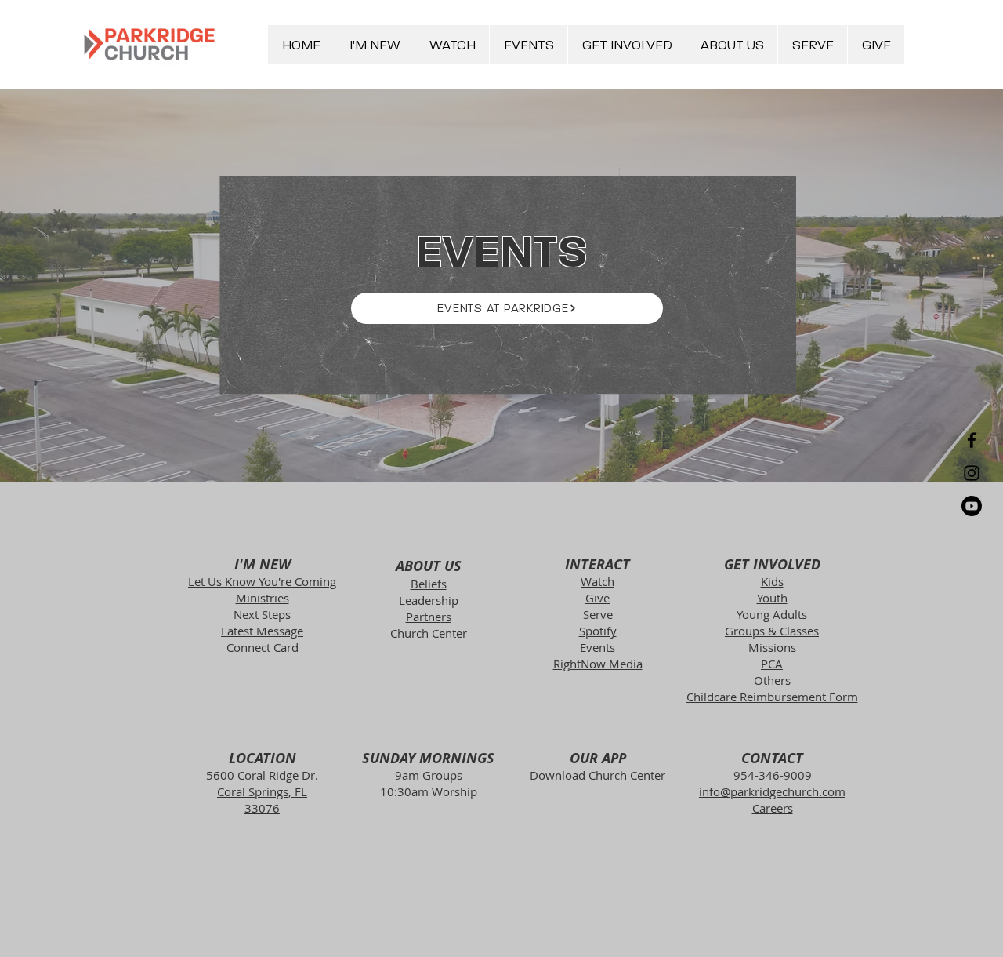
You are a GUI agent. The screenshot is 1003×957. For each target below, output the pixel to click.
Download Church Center (597, 775)
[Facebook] (971, 440)
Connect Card (262, 647)
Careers (772, 808)
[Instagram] (971, 473)
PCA (772, 663)
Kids (772, 581)
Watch (597, 581)
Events (597, 647)
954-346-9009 (772, 775)
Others (772, 680)
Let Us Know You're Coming (262, 581)
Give (597, 598)
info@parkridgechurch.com (772, 791)
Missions (772, 647)
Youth (772, 598)
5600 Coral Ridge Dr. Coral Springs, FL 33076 (262, 791)
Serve (598, 614)
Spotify (598, 631)
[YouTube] (971, 506)
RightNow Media (598, 663)
